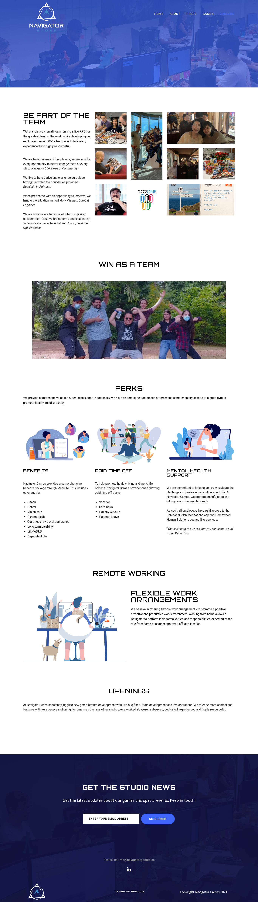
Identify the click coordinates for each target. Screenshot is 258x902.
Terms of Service (129, 891)
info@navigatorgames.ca (137, 860)
